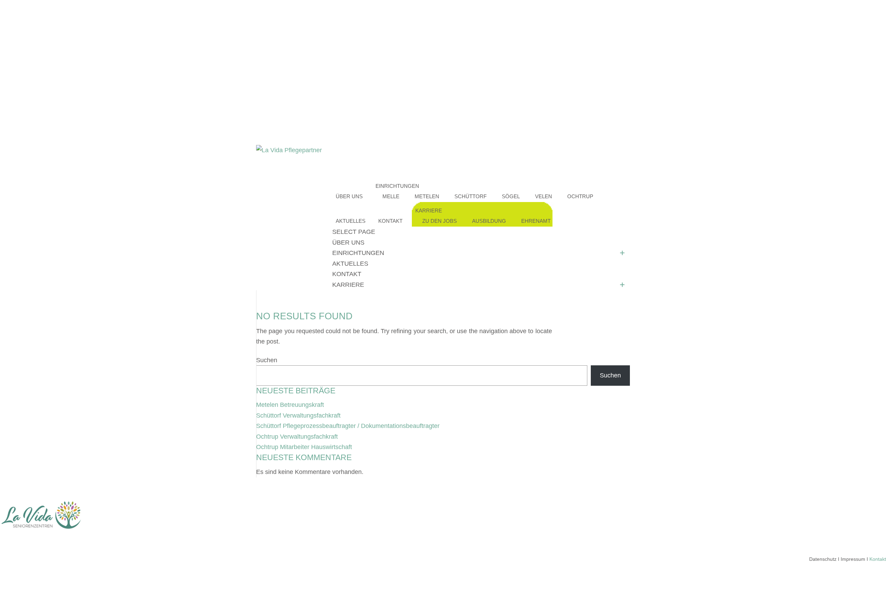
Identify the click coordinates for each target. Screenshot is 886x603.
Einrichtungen (358, 252)
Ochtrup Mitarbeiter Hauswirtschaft (304, 447)
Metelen (427, 196)
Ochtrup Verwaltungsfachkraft (297, 436)
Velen (543, 196)
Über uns (349, 196)
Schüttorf (470, 196)
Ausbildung (489, 221)
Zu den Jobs (439, 221)
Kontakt (390, 221)
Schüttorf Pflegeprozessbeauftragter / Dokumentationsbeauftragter (348, 425)
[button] (622, 253)
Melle (390, 196)
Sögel (511, 196)
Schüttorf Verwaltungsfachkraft (298, 415)
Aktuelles (350, 263)
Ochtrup (580, 196)
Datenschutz (823, 559)
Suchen (266, 360)
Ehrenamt (536, 221)
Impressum (853, 559)
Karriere (348, 284)
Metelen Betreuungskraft (290, 404)
